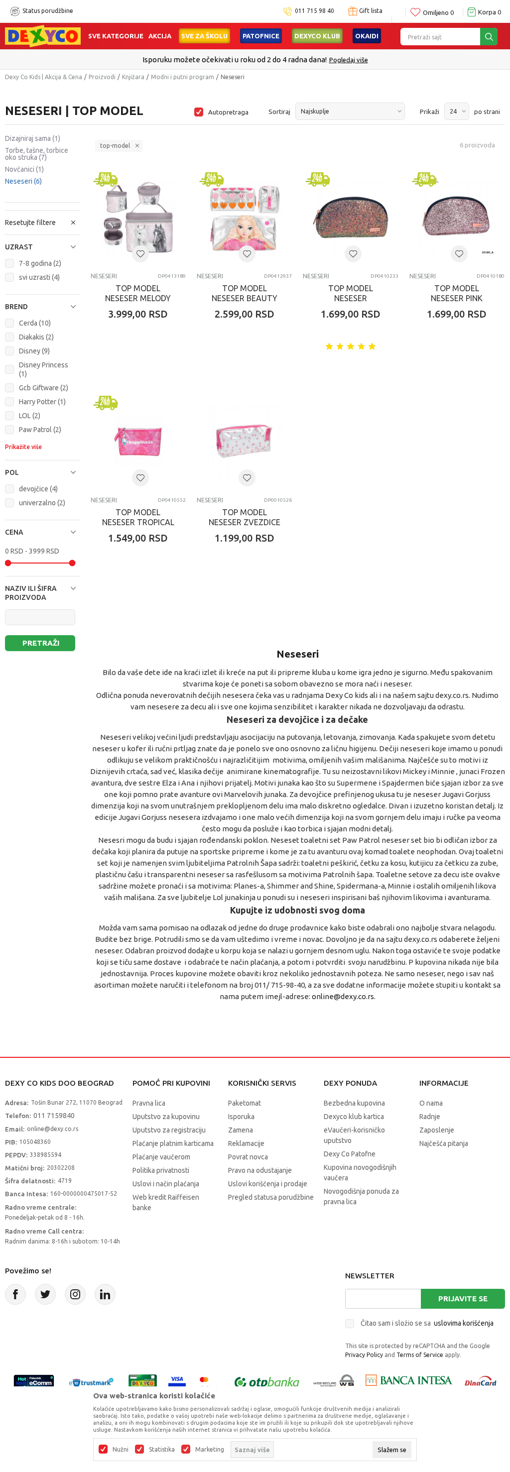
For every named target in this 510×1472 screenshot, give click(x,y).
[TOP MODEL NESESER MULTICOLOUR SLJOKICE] (350, 217)
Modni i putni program (182, 77)
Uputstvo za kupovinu (166, 1117)
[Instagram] (75, 1294)
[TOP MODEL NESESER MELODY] (138, 217)
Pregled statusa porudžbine (271, 1197)
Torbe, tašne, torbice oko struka (36, 154)
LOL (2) (29, 416)
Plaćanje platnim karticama (173, 1143)
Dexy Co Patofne (350, 1154)
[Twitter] (45, 1294)
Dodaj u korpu (143, 372)
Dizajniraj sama (32, 138)
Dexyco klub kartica (354, 1117)
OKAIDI (367, 35)
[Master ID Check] (209, 1382)
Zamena (240, 1130)
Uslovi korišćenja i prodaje (267, 1184)
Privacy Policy (364, 1355)
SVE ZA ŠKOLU (204, 35)
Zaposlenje (436, 1130)
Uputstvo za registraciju (169, 1130)
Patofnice (261, 35)
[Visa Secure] (177, 1382)
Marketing (209, 1450)
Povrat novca (248, 1157)
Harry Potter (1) (42, 402)
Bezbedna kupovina (354, 1103)
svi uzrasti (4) (39, 277)
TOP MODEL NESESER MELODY (138, 293)
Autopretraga (228, 112)
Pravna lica (148, 1103)
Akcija (159, 35)
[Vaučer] (142, 1382)
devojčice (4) (38, 489)
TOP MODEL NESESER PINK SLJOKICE (457, 298)
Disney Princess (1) (43, 369)
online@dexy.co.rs (343, 996)
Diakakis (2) (36, 337)
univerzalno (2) (42, 503)
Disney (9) (34, 351)
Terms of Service (419, 1355)
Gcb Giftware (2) (43, 388)
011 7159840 (54, 1116)
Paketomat (244, 1103)
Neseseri (23, 181)
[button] (42, 246)
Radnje (429, 1117)
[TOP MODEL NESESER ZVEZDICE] (244, 440)
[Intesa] (409, 1382)
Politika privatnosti (160, 1170)
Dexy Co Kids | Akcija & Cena (43, 77)
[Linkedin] (105, 1294)
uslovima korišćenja (464, 1323)
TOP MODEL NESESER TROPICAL (138, 517)
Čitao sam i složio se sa (427, 1323)
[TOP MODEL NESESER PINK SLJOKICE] (457, 217)
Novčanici (24, 169)
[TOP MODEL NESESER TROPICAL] (138, 440)
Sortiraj (279, 111)
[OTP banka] (267, 1382)
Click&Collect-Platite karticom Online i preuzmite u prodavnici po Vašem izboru (269, 59)
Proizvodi (102, 77)
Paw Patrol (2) (40, 430)
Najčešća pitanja (443, 1143)
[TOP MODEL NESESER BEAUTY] (244, 217)
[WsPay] (334, 1382)
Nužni (120, 1450)
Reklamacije (246, 1143)
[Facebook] (15, 1294)
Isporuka (241, 1117)
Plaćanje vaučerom (161, 1157)
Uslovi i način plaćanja (165, 1184)
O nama (431, 1103)
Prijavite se (463, 1298)
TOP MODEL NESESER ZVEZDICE (244, 517)
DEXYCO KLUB (317, 35)
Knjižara (133, 77)
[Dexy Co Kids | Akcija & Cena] (43, 35)
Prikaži (429, 111)
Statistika (162, 1450)
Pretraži (40, 643)
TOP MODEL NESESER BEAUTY (244, 293)
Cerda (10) (35, 323)
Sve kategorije (115, 35)
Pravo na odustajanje (260, 1170)
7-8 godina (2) (40, 263)
